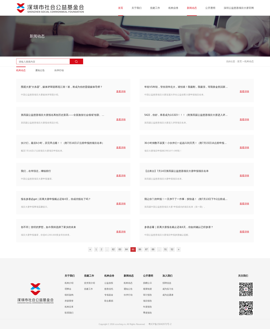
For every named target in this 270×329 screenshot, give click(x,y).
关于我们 (137, 8)
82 (113, 249)
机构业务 (173, 8)
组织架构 (69, 295)
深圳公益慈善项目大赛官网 (239, 8)
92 (172, 249)
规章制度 (147, 289)
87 (146, 249)
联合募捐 (108, 301)
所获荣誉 (69, 301)
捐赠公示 (147, 283)
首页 (120, 8)
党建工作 (155, 8)
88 (153, 249)
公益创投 (108, 283)
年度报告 (147, 307)
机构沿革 (69, 307)
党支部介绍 (89, 283)
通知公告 (40, 70)
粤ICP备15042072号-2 (159, 324)
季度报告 (147, 312)
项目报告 (147, 301)
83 (120, 249)
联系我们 (69, 312)
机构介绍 (69, 283)
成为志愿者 (167, 295)
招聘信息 (166, 283)
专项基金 (108, 295)
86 (140, 249)
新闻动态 (192, 8)
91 (165, 249)
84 (126, 249)
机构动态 (249, 61)
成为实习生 (167, 289)
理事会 (68, 289)
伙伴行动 (59, 70)
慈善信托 (108, 289)
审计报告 (147, 295)
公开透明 (210, 8)
